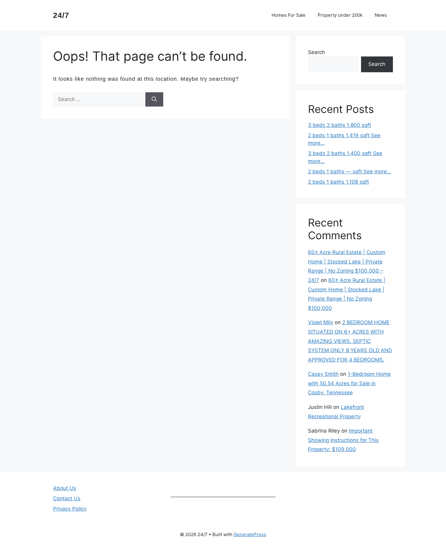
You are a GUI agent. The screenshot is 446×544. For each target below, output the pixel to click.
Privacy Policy (69, 509)
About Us (64, 488)
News (381, 15)
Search (316, 52)
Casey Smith (323, 374)
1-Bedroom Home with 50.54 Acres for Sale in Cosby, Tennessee (349, 383)
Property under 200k (340, 15)
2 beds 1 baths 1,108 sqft (338, 182)
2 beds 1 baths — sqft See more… (349, 171)
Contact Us (66, 498)
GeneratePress (250, 534)
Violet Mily (320, 322)
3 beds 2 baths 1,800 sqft (339, 125)
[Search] (154, 99)
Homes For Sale (289, 15)
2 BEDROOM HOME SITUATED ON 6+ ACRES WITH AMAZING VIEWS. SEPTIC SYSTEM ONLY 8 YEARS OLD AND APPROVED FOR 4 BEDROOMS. (350, 340)
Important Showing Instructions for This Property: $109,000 (343, 440)
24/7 (61, 15)
